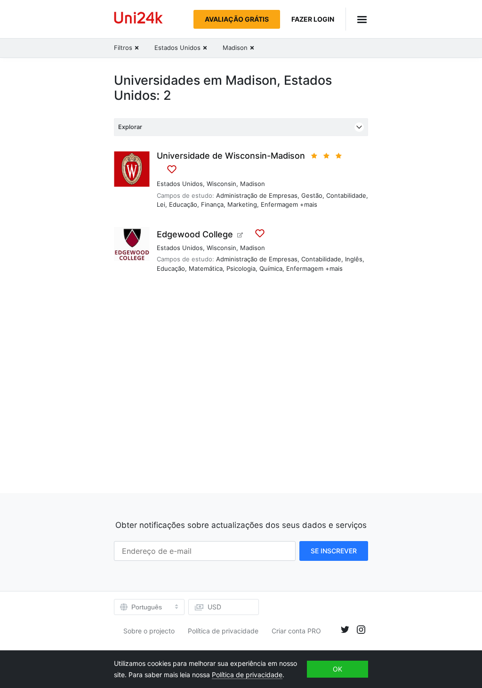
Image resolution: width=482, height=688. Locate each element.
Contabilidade (346, 195)
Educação (183, 204)
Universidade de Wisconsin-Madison (231, 156)
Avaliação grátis (237, 19)
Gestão (311, 195)
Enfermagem (279, 204)
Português (146, 607)
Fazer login (312, 19)
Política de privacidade (223, 631)
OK (337, 669)
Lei (161, 204)
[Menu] (356, 19)
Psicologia (241, 268)
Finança (212, 204)
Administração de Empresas (256, 195)
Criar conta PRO (296, 631)
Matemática (206, 268)
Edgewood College (195, 234)
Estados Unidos (180, 183)
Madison (252, 183)
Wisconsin (221, 183)
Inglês (353, 259)
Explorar (130, 126)
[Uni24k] (138, 19)
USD (214, 607)
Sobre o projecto (149, 631)
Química (270, 268)
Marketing (242, 204)
